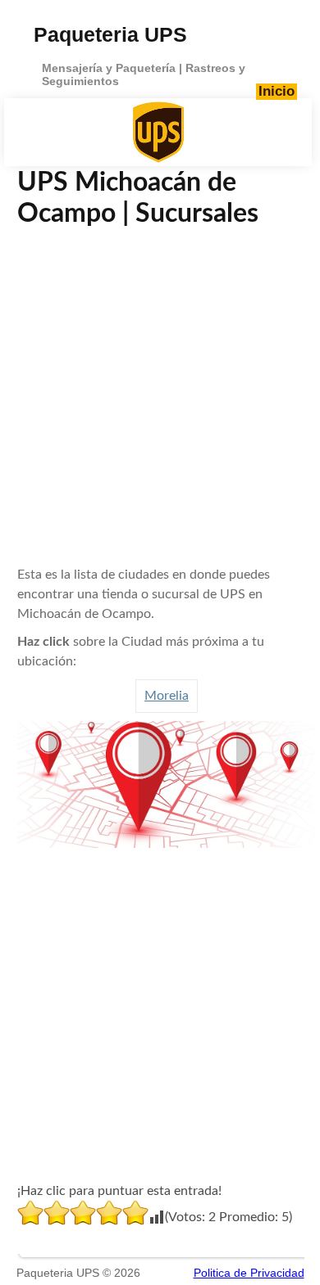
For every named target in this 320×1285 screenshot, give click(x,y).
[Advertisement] (160, 397)
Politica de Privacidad (249, 1272)
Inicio (276, 91)
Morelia (166, 695)
